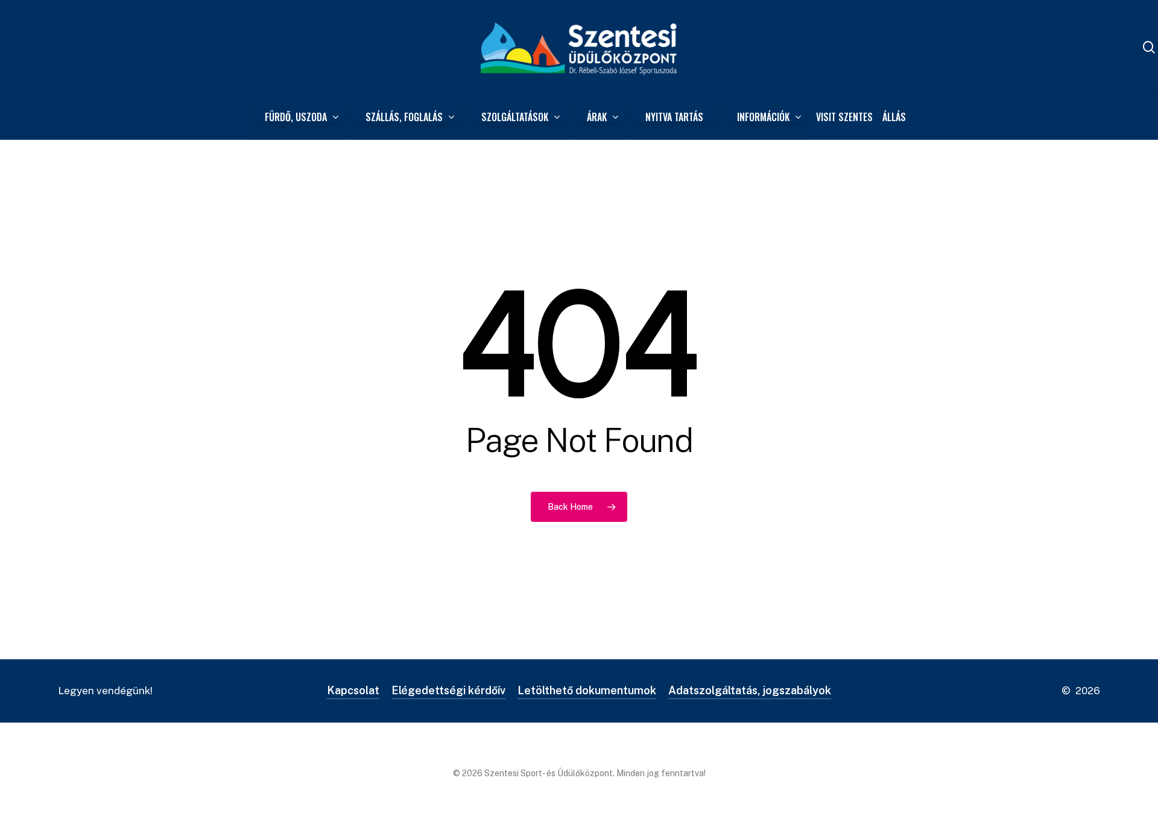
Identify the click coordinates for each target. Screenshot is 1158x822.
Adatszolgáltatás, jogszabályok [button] (749, 690)
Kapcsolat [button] (353, 690)
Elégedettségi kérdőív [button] (448, 690)
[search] (1149, 47)
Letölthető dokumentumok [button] (586, 690)
